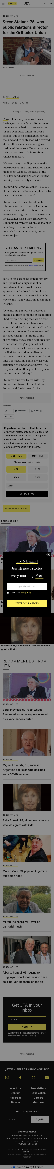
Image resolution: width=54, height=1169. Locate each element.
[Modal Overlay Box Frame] (27, 584)
